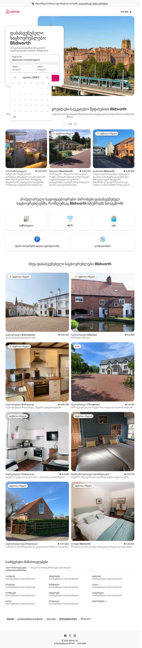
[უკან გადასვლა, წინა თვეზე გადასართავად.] (15, 77)
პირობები (81, 643)
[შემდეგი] (75, 124)
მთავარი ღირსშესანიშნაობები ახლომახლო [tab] (51, 567)
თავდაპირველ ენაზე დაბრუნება (93, 3)
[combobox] (34, 60)
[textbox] (22, 69)
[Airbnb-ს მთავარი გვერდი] (13, 11)
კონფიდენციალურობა (64, 643)
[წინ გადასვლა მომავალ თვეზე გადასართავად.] (47, 77)
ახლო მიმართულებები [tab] (16, 567)
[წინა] (65, 124)
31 (15, 117)
